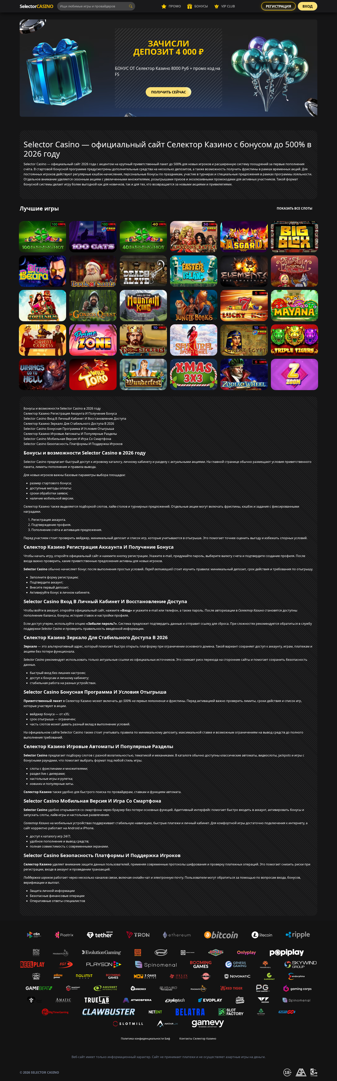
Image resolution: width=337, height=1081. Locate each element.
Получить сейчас (168, 92)
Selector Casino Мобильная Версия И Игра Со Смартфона (67, 439)
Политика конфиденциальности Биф (145, 1038)
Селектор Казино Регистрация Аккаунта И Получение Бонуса (70, 413)
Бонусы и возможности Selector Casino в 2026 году (62, 408)
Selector (36, 6)
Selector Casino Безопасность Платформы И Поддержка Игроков (73, 444)
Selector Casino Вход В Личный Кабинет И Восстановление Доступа (75, 418)
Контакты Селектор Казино (197, 1038)
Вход (307, 6)
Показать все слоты (294, 208)
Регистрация (278, 6)
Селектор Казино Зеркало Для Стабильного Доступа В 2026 (69, 423)
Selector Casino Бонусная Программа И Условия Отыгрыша (69, 428)
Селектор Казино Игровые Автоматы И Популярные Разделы (70, 434)
